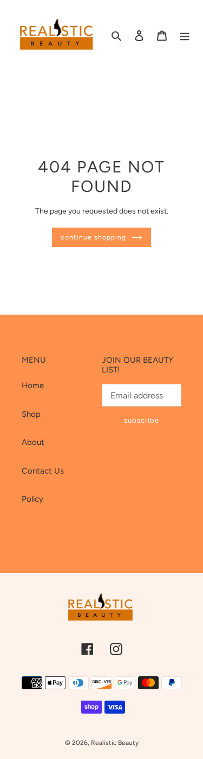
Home (33, 385)
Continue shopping (93, 237)
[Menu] (184, 35)
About (33, 442)
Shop (31, 414)
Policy (32, 499)
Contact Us (43, 471)
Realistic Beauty (115, 743)
